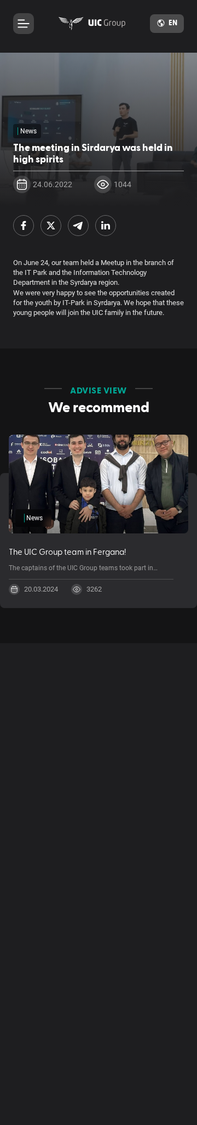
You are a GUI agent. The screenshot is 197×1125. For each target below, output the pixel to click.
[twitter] (50, 225)
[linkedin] (105, 225)
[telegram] (78, 225)
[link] (92, 23)
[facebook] (23, 225)
